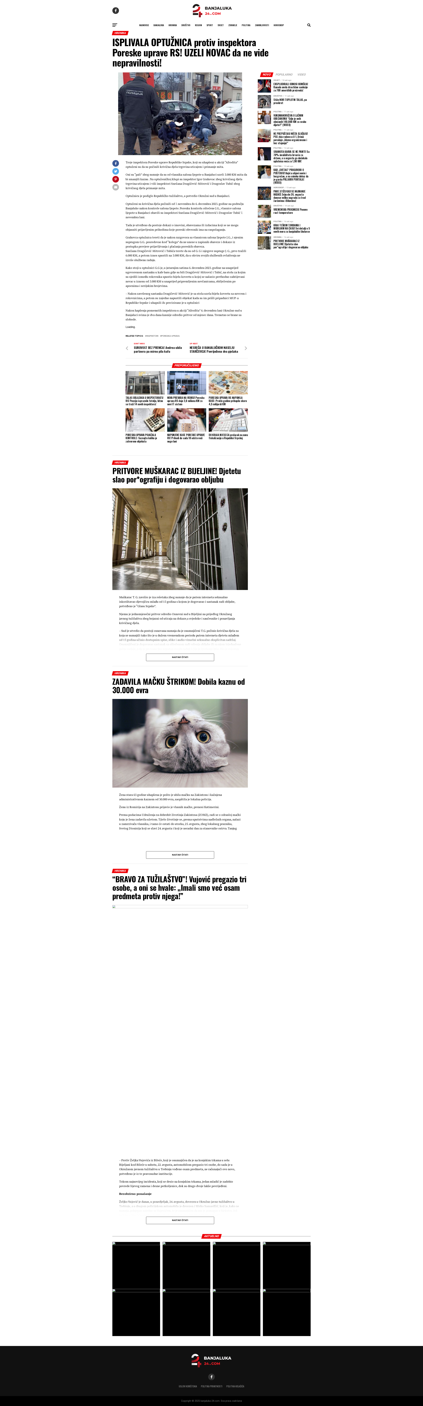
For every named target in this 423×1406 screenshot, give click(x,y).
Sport (210, 25)
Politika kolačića (235, 1386)
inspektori (152, 336)
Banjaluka (159, 25)
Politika (246, 25)
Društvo (185, 25)
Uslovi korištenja (188, 1386)
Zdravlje (232, 25)
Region (198, 25)
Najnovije (144, 25)
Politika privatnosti (211, 1386)
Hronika (173, 25)
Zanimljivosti (262, 25)
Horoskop (279, 25)
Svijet (221, 25)
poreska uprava (170, 336)
